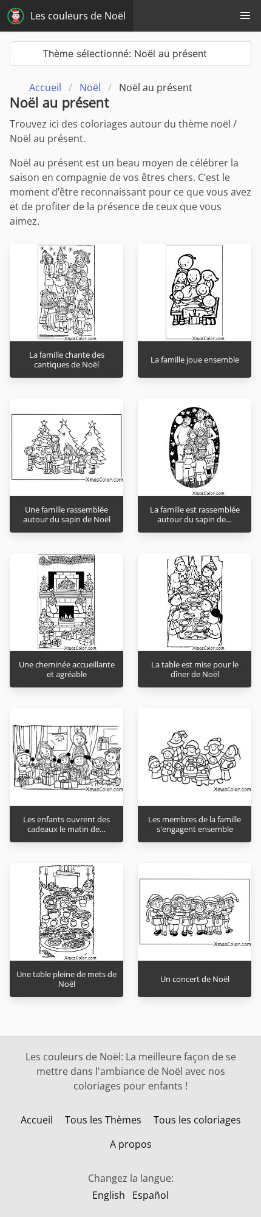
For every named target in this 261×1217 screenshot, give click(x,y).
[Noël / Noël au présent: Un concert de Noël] (194, 911)
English (108, 1195)
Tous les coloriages (197, 1120)
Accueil (37, 1120)
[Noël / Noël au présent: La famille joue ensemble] (194, 292)
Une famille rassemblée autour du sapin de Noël (66, 514)
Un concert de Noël (194, 978)
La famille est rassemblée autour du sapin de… (195, 514)
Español (150, 1195)
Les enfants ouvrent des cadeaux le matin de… (66, 824)
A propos (131, 1144)
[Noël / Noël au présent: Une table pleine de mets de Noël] (66, 911)
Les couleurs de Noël (78, 15)
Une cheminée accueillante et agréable (67, 669)
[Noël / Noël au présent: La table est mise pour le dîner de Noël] (194, 601)
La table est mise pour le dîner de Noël (195, 669)
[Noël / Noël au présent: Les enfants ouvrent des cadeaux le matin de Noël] (66, 756)
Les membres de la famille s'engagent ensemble (194, 824)
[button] (245, 16)
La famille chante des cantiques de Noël (66, 359)
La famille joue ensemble (195, 359)
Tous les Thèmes (103, 1120)
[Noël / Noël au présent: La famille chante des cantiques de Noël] (66, 292)
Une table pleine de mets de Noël (66, 979)
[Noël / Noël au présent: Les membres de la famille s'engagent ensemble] (194, 756)
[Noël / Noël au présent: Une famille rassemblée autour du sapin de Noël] (66, 447)
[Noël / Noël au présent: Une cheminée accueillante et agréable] (66, 601)
